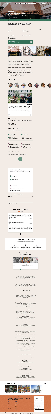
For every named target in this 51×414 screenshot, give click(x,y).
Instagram (16, 407)
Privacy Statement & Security (14, 413)
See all (45, 383)
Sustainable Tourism (17, 403)
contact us (18, 190)
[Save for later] (20, 257)
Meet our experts (29, 104)
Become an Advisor (9, 408)
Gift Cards (9, 403)
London (25, 276)
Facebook (16, 406)
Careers (15, 404)
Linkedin (15, 408)
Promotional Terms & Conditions (25, 413)
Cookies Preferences (31, 413)
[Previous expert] (9, 115)
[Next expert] (31, 115)
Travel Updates (9, 407)
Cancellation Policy (19, 413)
